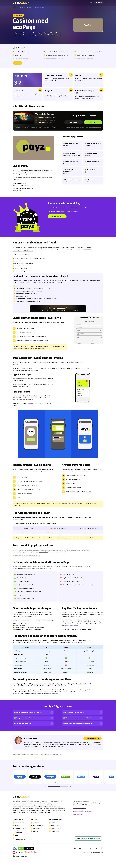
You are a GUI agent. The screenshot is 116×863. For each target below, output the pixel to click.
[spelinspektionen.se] (15, 848)
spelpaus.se (92, 127)
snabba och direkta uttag (69, 503)
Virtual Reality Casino (39, 825)
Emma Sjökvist (35, 754)
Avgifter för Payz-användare (85, 59)
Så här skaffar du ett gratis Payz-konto (57, 52)
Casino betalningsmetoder (24, 7)
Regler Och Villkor (56, 828)
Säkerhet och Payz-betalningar (85, 55)
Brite (96, 777)
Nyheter (17, 825)
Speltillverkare (37, 828)
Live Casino (36, 822)
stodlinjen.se (88, 127)
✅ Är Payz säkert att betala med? (73, 712)
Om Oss (53, 822)
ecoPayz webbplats (72, 625)
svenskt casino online (43, 362)
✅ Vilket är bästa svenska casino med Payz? (77, 718)
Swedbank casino (20, 776)
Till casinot (92, 122)
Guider (16, 835)
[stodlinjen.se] (31, 852)
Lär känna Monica (92, 738)
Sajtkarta (35, 831)
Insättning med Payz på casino (54, 59)
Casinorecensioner (20, 822)
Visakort (91, 647)
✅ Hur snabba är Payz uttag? (23, 723)
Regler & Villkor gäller (97, 127)
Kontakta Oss (55, 825)
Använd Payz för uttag (52, 62)
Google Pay (65, 777)
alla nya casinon (43, 552)
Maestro (81, 777)
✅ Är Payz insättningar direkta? (24, 718)
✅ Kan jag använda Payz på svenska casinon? (28, 712)
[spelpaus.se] (18, 852)
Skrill (66, 647)
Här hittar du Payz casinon (22, 52)
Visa (111, 777)
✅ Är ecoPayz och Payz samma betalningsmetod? (78, 723)
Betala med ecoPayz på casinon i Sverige (57, 55)
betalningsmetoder (26, 568)
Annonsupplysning (78, 814)
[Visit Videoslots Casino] (24, 118)
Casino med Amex (50, 776)
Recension (73, 122)
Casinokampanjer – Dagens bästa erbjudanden (20, 830)
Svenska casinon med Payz (22, 62)
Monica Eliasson (21, 754)
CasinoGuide (14, 7)
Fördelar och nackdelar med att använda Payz (89, 52)
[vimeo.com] (74, 848)
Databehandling (55, 831)
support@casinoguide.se (79, 808)
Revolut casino (35, 776)
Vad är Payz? (18, 55)
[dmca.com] (26, 848)
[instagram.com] (85, 848)
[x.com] (101, 848)
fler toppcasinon (56, 216)
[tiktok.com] (91, 848)
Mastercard (31, 403)
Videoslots (87, 155)
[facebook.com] (96, 848)
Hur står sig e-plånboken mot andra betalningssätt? (87, 63)
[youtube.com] (80, 848)
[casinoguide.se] (20, 856)
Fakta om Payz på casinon (22, 59)
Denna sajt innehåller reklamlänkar (83, 811)
